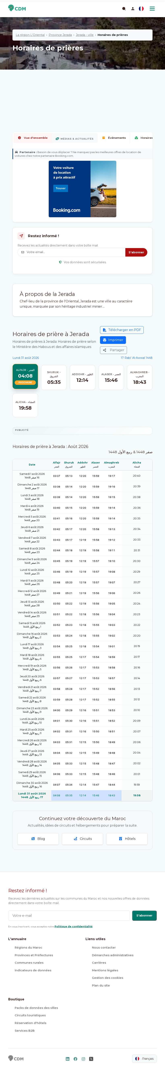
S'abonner (136, 252)
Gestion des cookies (107, 978)
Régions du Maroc (28, 947)
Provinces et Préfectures (34, 955)
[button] (133, 9)
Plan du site (101, 985)
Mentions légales (105, 970)
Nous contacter (104, 947)
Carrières (99, 963)
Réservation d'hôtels (30, 1023)
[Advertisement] (82, 88)
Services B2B (25, 1030)
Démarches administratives (112, 955)
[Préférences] (141, 8)
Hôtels (129, 839)
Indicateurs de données (33, 970)
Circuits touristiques (30, 1015)
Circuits (85, 839)
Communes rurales (29, 963)
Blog (41, 839)
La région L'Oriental (30, 35)
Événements (117, 137)
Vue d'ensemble (35, 137)
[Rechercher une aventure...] (124, 8)
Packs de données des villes (36, 1008)
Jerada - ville (85, 35)
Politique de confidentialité (74, 926)
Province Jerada (60, 35)
